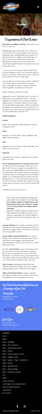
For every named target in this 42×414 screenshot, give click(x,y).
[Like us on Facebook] (17, 406)
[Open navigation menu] (37, 6)
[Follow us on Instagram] (24, 406)
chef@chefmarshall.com (10, 325)
